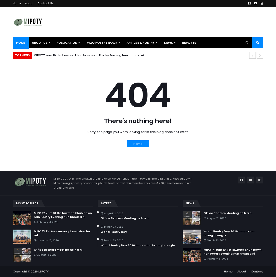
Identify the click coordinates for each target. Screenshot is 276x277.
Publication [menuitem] (67, 43)
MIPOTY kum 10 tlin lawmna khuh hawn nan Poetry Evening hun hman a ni (89, 55)
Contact (257, 271)
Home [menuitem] (20, 43)
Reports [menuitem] (189, 43)
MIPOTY (43, 271)
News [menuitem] (168, 43)
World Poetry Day (114, 232)
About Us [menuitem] (39, 43)
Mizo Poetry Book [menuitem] (101, 43)
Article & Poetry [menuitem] (141, 43)
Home (17, 3)
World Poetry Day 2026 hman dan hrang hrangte (138, 245)
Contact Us (45, 3)
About (29, 3)
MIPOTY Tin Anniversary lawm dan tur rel (62, 233)
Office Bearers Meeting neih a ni (58, 250)
